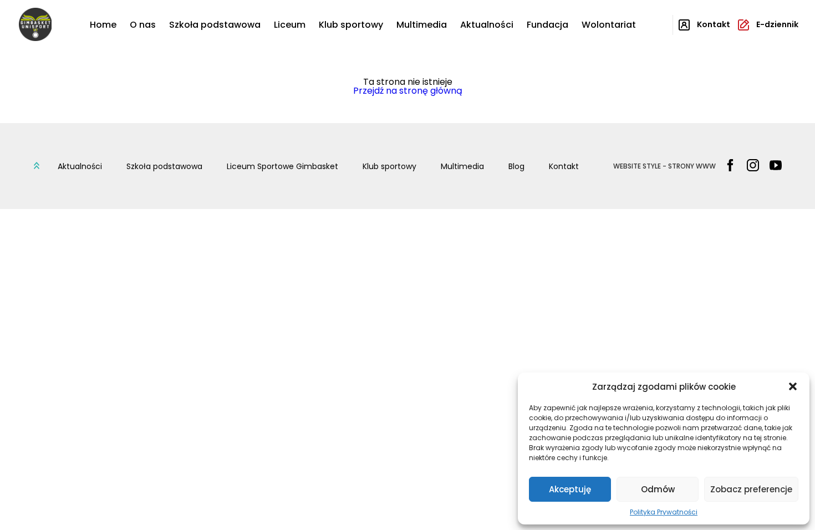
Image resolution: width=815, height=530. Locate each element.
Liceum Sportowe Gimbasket (282, 166)
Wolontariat (609, 24)
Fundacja (547, 24)
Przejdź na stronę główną (407, 90)
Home (103, 24)
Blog (516, 166)
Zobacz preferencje (751, 489)
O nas (143, 24)
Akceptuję (570, 489)
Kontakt (564, 166)
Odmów (658, 489)
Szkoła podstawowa (215, 24)
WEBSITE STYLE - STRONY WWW (664, 166)
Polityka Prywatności (663, 512)
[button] (792, 386)
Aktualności (486, 24)
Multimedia (421, 24)
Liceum (289, 24)
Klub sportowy (351, 24)
